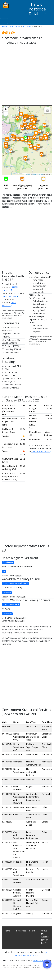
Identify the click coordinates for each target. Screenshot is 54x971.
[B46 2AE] (7, 139)
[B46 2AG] (13, 139)
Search (32, 930)
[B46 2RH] (31, 146)
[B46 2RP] (41, 154)
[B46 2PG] (44, 125)
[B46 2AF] (6, 146)
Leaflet (27, 174)
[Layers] (47, 110)
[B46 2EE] (24, 122)
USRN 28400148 (9, 296)
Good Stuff (38, 960)
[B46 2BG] (18, 139)
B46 (29, 26)
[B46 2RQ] (29, 143)
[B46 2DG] (34, 127)
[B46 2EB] (25, 118)
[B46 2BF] (26, 137)
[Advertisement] (27, 75)
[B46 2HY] (21, 114)
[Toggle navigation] (4, 21)
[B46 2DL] (31, 124)
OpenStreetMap (37, 174)
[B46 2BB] (39, 131)
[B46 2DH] (34, 122)
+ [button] (6, 109)
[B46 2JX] (34, 137)
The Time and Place (40, 451)
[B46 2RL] (38, 146)
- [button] (6, 114)
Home (4, 26)
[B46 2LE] (47, 133)
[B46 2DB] (22, 128)
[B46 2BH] (31, 138)
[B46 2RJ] (35, 148)
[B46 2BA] (36, 133)
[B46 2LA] (46, 138)
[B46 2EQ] (17, 118)
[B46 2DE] (31, 127)
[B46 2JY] (41, 138)
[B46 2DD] (27, 127)
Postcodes (15, 26)
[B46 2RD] (25, 158)
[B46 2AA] (10, 151)
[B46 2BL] (22, 139)
